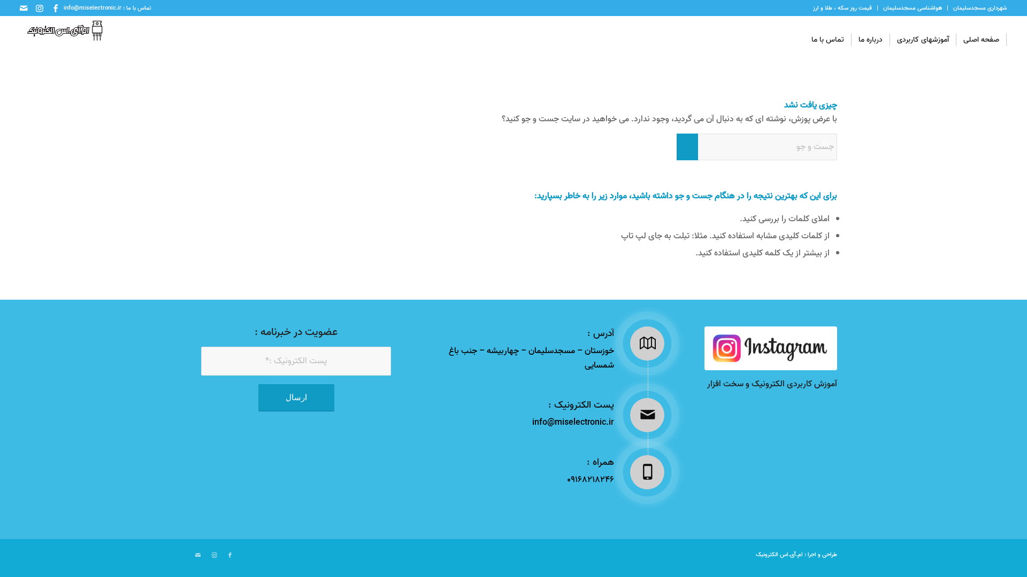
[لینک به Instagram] (40, 8)
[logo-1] (62, 40)
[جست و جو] (794, 40)
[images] (770, 348)
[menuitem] (977, 8)
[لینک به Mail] (24, 8)
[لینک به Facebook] (56, 8)
